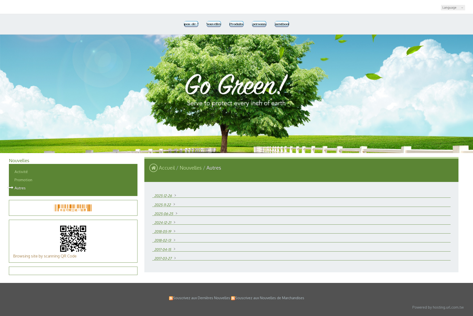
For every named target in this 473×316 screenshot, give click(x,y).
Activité (21, 171)
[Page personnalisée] (259, 24)
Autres (20, 187)
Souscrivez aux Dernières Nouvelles (201, 298)
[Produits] (236, 24)
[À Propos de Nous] (191, 24)
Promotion (23, 179)
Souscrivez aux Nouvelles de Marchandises (269, 298)
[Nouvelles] (214, 24)
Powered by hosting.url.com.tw (438, 307)
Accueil (167, 167)
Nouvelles (191, 167)
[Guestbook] (281, 24)
